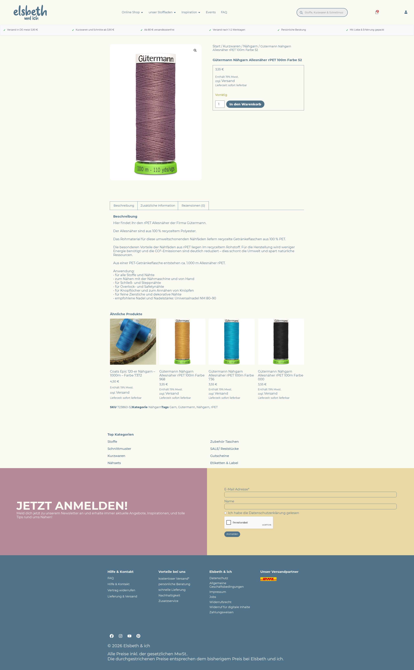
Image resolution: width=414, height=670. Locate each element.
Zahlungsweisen (221, 612)
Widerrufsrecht (220, 602)
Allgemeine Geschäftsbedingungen (226, 585)
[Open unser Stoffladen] (174, 12)
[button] (195, 50)
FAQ (111, 578)
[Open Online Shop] (142, 12)
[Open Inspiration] (199, 12)
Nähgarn (250, 46)
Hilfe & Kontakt (119, 584)
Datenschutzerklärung (267, 513)
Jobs (212, 597)
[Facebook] (112, 636)
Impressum (217, 592)
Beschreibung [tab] (124, 205)
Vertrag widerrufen (121, 590)
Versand (228, 81)
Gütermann (186, 407)
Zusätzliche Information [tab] (158, 205)
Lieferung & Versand (122, 596)
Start (216, 46)
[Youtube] (129, 636)
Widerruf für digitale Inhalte (229, 607)
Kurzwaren (232, 46)
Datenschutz (218, 578)
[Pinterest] (138, 636)
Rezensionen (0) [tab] (193, 205)
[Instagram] (120, 636)
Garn (173, 407)
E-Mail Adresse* (236, 489)
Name (229, 501)
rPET (214, 407)
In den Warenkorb (245, 104)
